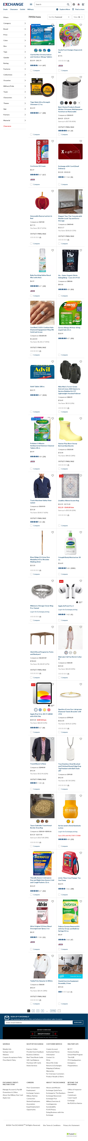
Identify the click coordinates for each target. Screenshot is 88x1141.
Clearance (14, 9)
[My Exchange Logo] (16, 4)
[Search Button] (68, 4)
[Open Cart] (83, 4)
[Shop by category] (31, 4)
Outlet (22, 9)
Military (30, 9)
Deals (5, 9)
